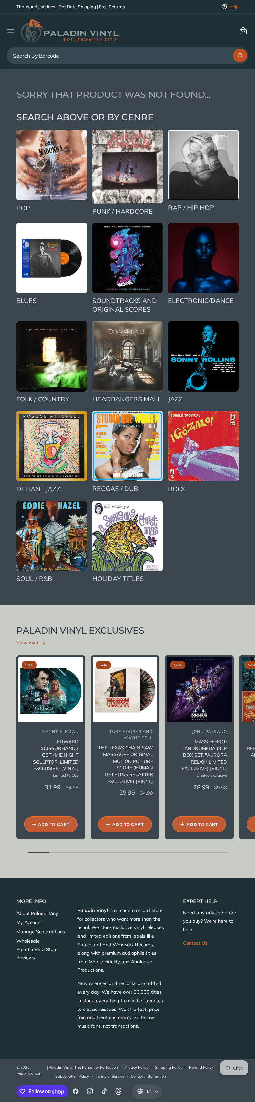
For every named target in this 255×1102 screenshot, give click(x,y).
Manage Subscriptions (40, 932)
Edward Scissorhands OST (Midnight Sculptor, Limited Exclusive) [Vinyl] (56, 755)
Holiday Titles (118, 578)
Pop (23, 208)
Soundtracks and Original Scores (124, 304)
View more (28, 642)
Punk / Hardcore (122, 211)
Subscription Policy (72, 1076)
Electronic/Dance (200, 300)
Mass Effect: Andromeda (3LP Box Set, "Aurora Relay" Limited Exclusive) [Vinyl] (204, 755)
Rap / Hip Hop (191, 207)
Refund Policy (201, 1067)
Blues (26, 300)
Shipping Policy (168, 1067)
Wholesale (28, 941)
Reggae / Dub (115, 488)
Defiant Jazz (38, 489)
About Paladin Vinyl (37, 913)
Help (234, 6)
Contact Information (148, 1076)
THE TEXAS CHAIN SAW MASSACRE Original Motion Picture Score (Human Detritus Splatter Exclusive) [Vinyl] (125, 764)
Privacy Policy (136, 1067)
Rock (177, 489)
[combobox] (128, 55)
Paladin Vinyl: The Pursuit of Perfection (83, 1067)
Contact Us (195, 943)
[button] (10, 31)
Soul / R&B (34, 578)
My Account (29, 922)
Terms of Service (110, 1076)
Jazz (175, 399)
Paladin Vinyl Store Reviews (37, 954)
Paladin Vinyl (28, 1074)
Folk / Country (42, 399)
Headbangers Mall (126, 399)
